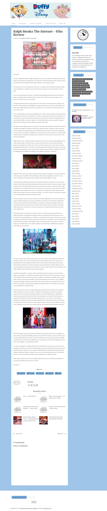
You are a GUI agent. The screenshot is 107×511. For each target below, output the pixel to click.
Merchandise (85, 85)
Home (13, 23)
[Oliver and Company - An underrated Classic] (43, 399)
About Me (62, 23)
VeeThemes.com (47, 508)
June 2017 (74, 196)
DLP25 (85, 83)
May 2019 (74, 148)
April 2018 (74, 171)
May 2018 (74, 168)
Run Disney (82, 89)
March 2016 (75, 224)
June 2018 (74, 166)
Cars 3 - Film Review (29, 396)
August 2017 (75, 191)
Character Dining (77, 79)
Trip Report (76, 95)
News (74, 87)
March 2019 (75, 151)
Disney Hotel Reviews (78, 81)
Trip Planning (86, 93)
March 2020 (75, 135)
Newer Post (19, 433)
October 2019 (75, 138)
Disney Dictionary (36, 23)
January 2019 (75, 153)
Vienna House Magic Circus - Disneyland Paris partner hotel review (31, 418)
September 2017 (76, 188)
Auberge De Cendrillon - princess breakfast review (87, 117)
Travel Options (76, 93)
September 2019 (76, 141)
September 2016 (76, 211)
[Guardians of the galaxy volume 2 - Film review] (17, 410)
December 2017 (76, 181)
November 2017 (76, 183)
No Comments (33, 38)
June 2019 (74, 146)
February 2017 (76, 206)
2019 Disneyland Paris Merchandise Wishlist (56, 418)
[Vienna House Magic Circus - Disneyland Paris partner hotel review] (17, 420)
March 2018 (75, 173)
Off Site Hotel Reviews (83, 87)
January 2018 (75, 178)
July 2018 (74, 163)
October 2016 (75, 209)
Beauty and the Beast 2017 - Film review (57, 407)
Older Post (60, 433)
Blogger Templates (32, 508)
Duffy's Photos (51, 23)
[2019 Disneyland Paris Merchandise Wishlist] (43, 420)
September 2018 (76, 161)
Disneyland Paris (77, 83)
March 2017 (75, 203)
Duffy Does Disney (23, 508)
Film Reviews (76, 85)
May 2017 (74, 198)
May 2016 (74, 219)
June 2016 (74, 216)
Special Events (76, 91)
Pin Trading (23, 23)
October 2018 (75, 158)
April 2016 (74, 221)
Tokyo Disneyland (87, 91)
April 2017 (74, 201)
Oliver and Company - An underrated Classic (57, 397)
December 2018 (76, 156)
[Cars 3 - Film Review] (17, 399)
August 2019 (75, 143)
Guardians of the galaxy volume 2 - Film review (30, 407)
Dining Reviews (88, 79)
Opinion (75, 89)
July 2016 (74, 213)
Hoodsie (30, 382)
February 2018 (76, 176)
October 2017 (75, 186)
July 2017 (74, 193)
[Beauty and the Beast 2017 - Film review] (43, 410)
